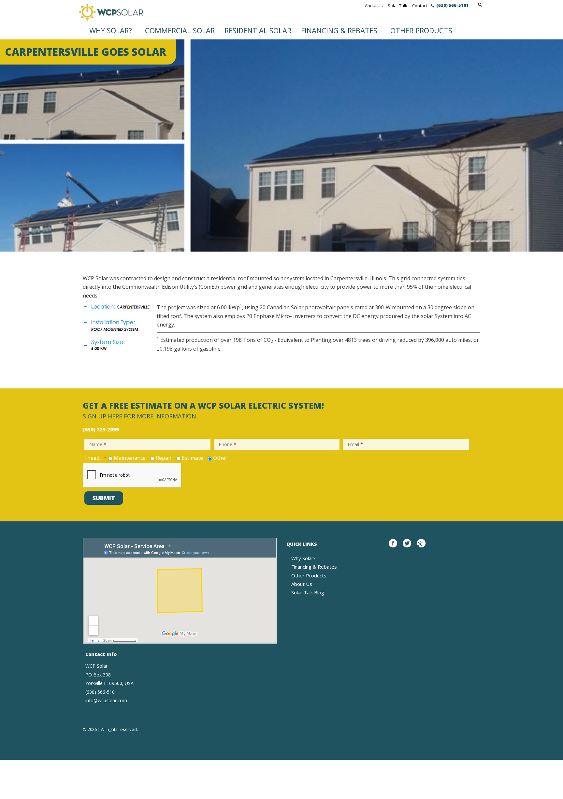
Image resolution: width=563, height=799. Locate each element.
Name (97, 444)
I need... (95, 457)
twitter (406, 546)
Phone (227, 444)
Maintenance (130, 457)
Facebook (392, 546)
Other (220, 457)
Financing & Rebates (339, 30)
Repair (164, 457)
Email (355, 444)
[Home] (110, 16)
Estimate (192, 457)
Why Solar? (110, 30)
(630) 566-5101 (452, 5)
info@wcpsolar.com (106, 700)
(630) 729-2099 (101, 429)
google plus (421, 546)
